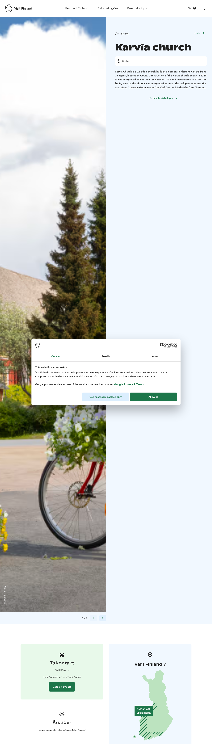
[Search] (203, 8)
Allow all (153, 396)
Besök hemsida (62, 686)
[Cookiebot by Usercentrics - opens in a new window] (162, 345)
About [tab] (155, 356)
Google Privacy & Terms (129, 384)
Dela (197, 33)
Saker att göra (108, 8)
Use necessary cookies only (105, 396)
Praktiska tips (137, 8)
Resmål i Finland (76, 8)
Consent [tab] (56, 356)
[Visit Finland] (18, 8)
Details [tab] (106, 356)
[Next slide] (102, 618)
